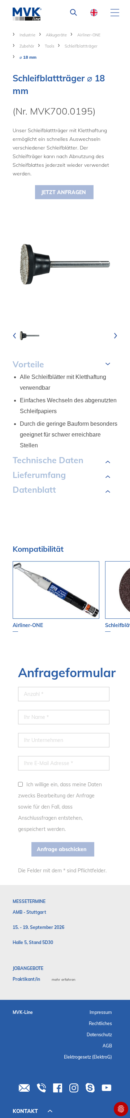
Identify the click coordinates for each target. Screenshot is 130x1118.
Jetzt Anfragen (63, 192)
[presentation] (14, 335)
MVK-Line (23, 1012)
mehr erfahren (63, 979)
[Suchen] (73, 12)
